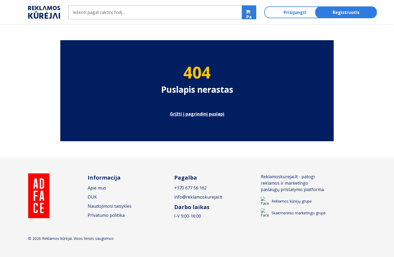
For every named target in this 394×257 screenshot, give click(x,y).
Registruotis (346, 12)
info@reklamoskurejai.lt (198, 197)
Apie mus (97, 188)
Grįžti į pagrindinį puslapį (197, 114)
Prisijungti (295, 12)
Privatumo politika (106, 215)
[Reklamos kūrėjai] (44, 12)
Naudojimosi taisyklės (110, 206)
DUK (92, 197)
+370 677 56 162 (190, 188)
